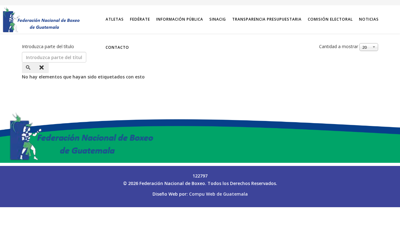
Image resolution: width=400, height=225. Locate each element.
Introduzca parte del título (48, 46)
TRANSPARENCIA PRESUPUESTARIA (267, 19)
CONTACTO (117, 47)
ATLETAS (115, 19)
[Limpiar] (42, 67)
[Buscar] (29, 67)
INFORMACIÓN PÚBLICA (179, 19)
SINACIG (217, 19)
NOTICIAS (369, 19)
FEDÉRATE (140, 19)
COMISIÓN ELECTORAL (330, 19)
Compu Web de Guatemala (218, 194)
